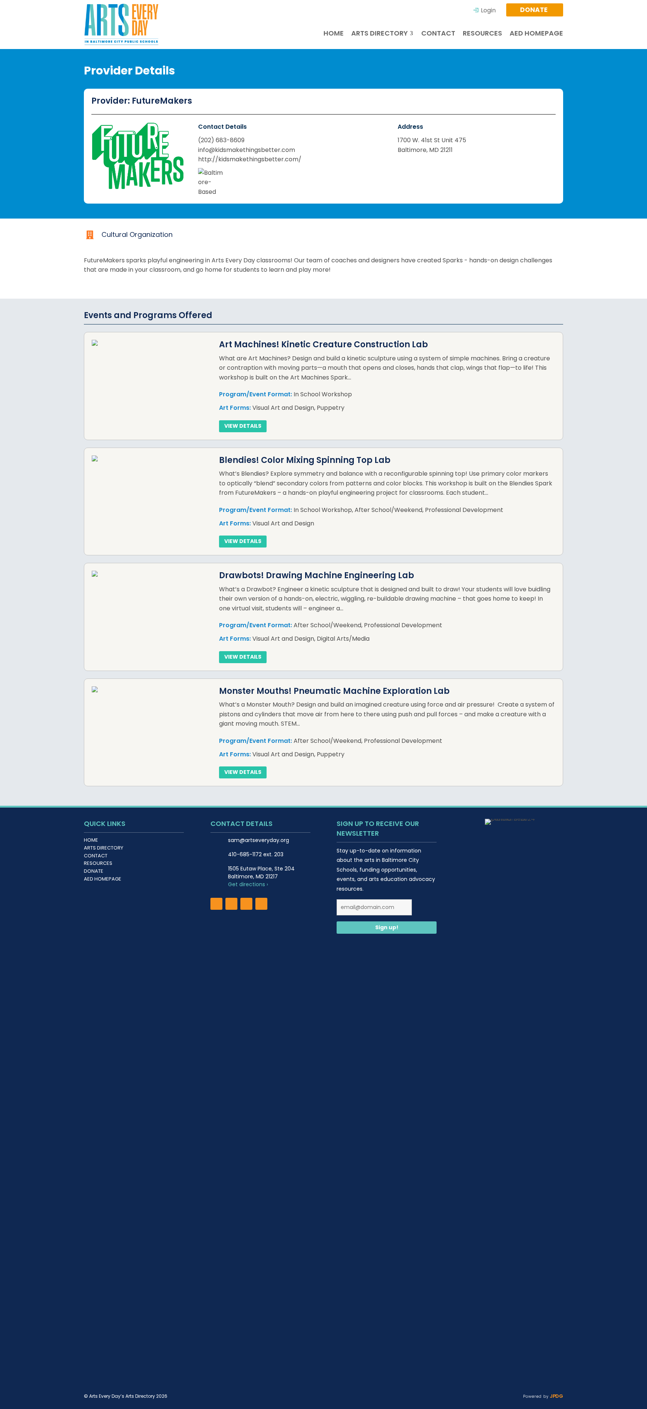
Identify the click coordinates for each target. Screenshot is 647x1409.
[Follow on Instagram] (231, 904)
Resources (98, 863)
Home (91, 840)
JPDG (556, 1396)
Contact (95, 855)
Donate (93, 871)
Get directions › (248, 884)
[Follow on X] (246, 904)
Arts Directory (103, 847)
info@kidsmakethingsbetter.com (246, 150)
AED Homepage (102, 878)
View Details (242, 426)
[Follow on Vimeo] (261, 904)
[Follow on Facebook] (216, 904)
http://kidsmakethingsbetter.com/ (249, 159)
